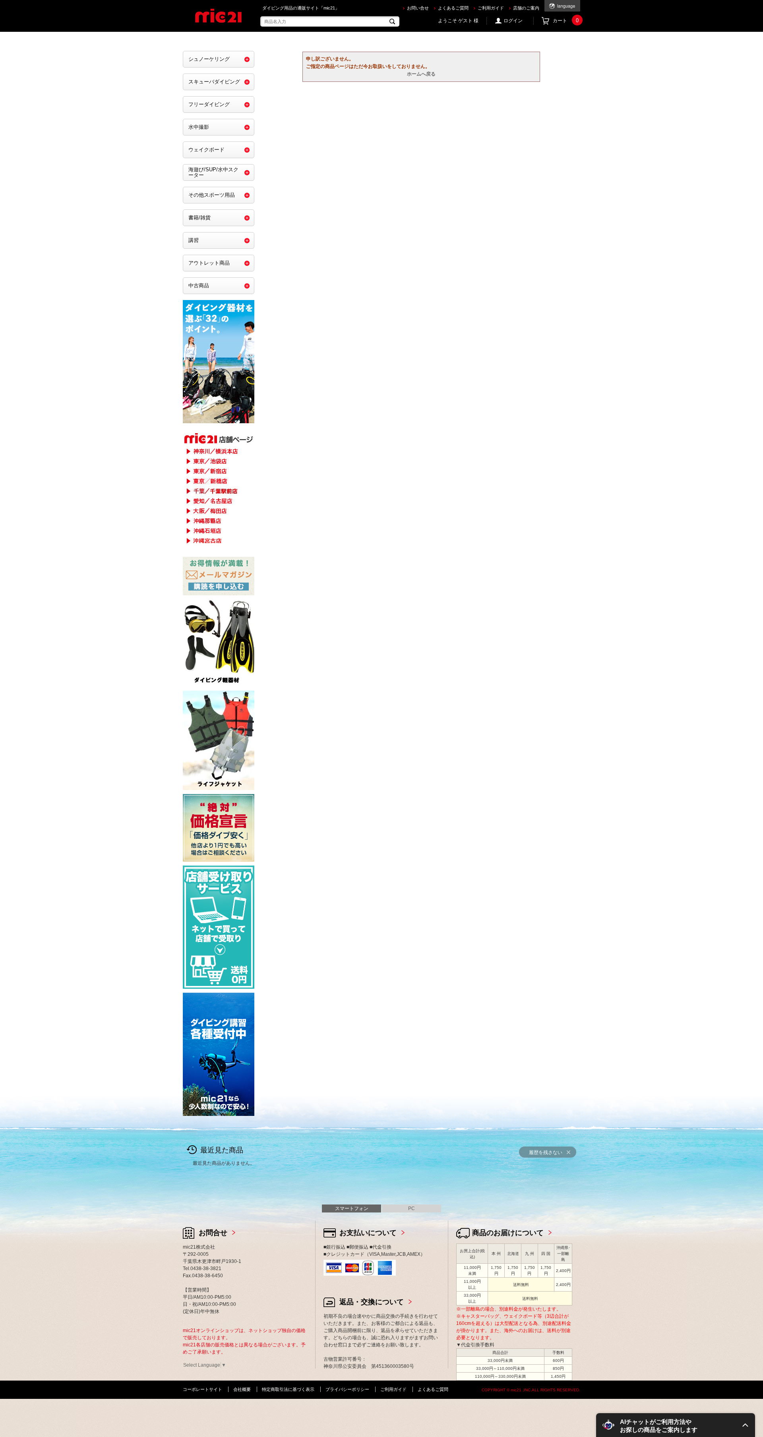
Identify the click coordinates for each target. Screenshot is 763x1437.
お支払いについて (368, 1233)
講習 (193, 240)
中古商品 (198, 286)
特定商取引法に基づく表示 (288, 1389)
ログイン (513, 20)
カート (566, 20)
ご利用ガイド (491, 8)
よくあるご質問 (453, 8)
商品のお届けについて (508, 1233)
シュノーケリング (209, 59)
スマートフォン (351, 1208)
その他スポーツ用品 (211, 195)
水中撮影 (198, 127)
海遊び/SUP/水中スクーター (213, 172)
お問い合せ (418, 8)
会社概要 (242, 1389)
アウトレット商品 (209, 263)
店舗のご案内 (526, 8)
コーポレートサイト (202, 1389)
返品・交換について (371, 1302)
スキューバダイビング (214, 82)
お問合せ (213, 1233)
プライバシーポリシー (347, 1389)
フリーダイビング (209, 104)
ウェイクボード (206, 150)
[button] (675, 1425)
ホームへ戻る (421, 74)
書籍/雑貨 (199, 218)
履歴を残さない (545, 1152)
